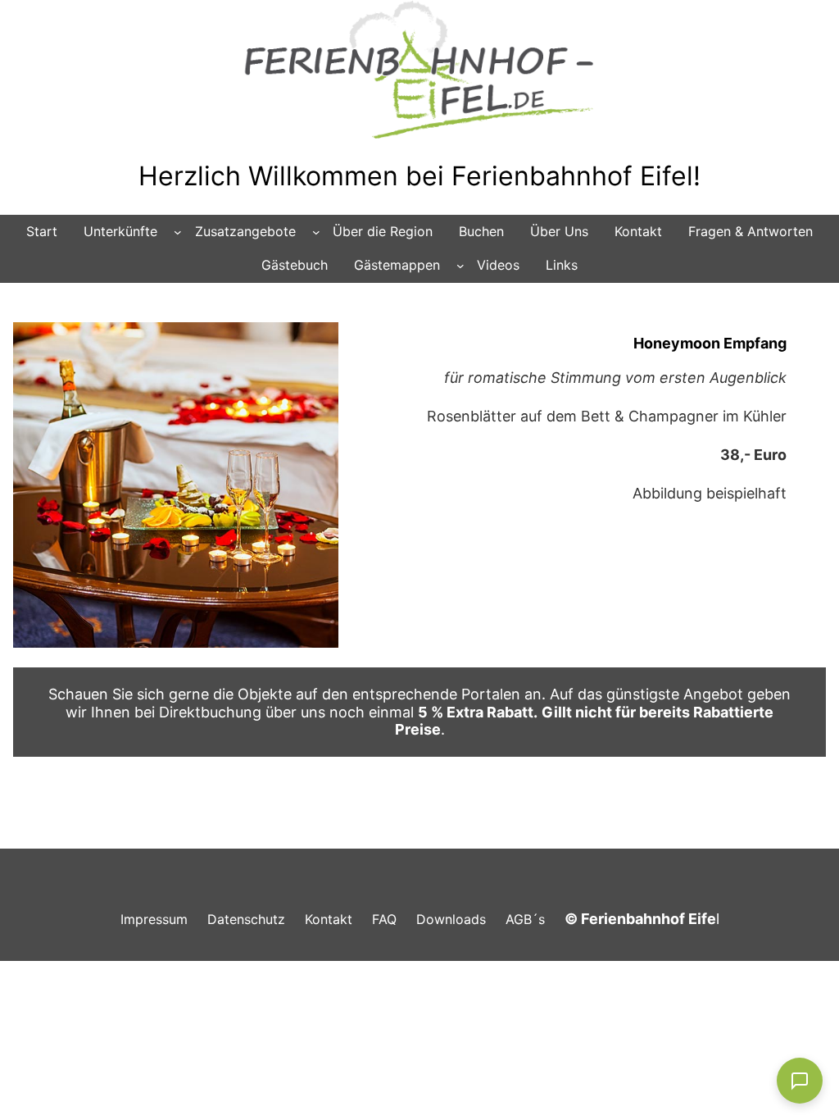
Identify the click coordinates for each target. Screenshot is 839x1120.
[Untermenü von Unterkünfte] (178, 232)
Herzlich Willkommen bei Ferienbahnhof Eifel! (419, 176)
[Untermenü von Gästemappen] (460, 266)
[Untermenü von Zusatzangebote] (316, 232)
